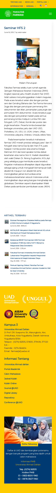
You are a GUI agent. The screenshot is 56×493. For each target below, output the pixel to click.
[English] (41, 6)
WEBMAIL (30, 6)
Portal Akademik (12, 369)
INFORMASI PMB (16, 6)
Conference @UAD (13, 402)
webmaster (22, 32)
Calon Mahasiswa (12, 374)
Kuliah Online (10, 383)
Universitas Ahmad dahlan (16, 364)
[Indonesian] (46, 6)
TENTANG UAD (16, 2)
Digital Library (10, 393)
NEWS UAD (29, 2)
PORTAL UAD (42, 2)
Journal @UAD (11, 388)
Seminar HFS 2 (14, 28)
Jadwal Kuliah (10, 378)
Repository (9, 397)
